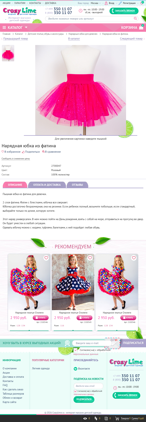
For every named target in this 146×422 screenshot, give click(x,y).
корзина (132, 27)
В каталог (74, 38)
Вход (111, 3)
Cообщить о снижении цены (16, 158)
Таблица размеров (13, 393)
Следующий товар (131, 38)
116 (62, 325)
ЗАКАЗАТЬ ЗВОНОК (125, 10)
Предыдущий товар (15, 38)
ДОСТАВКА (50, 3)
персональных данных (85, 354)
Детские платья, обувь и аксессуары (46, 33)
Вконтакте (84, 368)
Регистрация (129, 3)
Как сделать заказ (13, 389)
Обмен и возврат (12, 397)
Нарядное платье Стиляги (29, 312)
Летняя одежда (40, 368)
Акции (6, 372)
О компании (10, 368)
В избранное (12, 151)
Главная (6, 33)
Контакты (8, 381)
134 (23, 325)
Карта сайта (9, 402)
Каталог (19, 33)
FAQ (5, 385)
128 (18, 325)
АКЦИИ (6, 3)
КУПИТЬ (41, 317)
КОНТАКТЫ (35, 3)
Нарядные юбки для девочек (83, 33)
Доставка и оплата (13, 376)
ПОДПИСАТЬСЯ (133, 343)
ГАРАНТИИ (19, 3)
